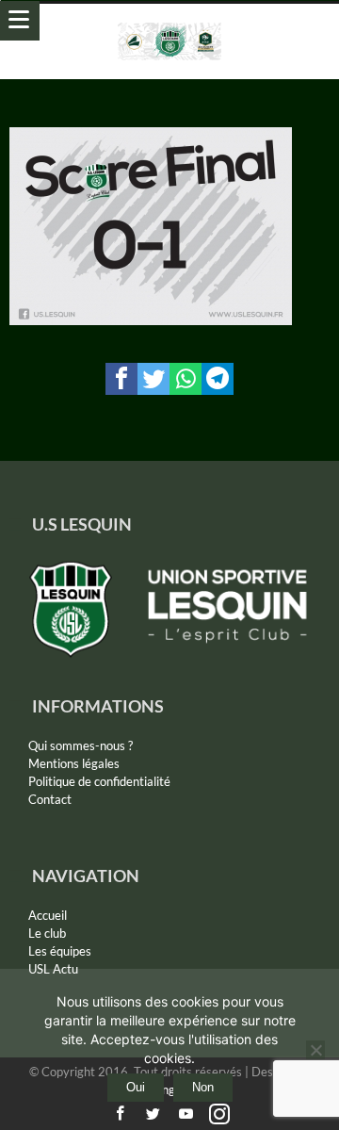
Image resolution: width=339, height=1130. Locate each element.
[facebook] (121, 379)
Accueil (47, 915)
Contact (50, 799)
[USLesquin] (170, 22)
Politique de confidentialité (99, 781)
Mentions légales (74, 763)
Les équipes (59, 950)
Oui (135, 1087)
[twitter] (153, 379)
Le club (47, 933)
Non (203, 1087)
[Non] (315, 1049)
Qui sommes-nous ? (80, 745)
